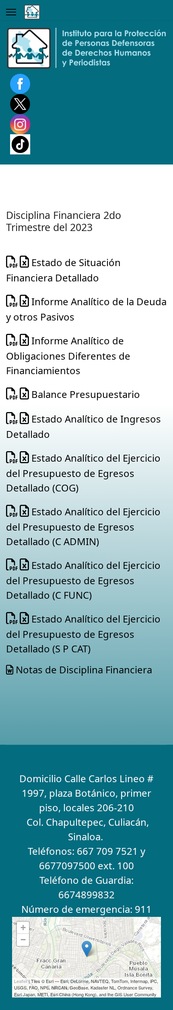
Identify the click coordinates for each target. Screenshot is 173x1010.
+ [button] (23, 928)
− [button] (23, 940)
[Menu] (11, 12)
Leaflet (20, 981)
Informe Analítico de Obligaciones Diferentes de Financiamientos (68, 355)
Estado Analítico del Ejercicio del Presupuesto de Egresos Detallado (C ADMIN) (83, 526)
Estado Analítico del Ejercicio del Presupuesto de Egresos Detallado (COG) (83, 472)
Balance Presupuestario (84, 394)
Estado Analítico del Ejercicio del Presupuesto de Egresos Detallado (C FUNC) (83, 580)
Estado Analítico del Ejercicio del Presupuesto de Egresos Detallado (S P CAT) (83, 633)
